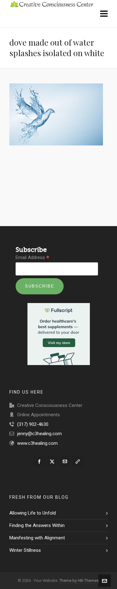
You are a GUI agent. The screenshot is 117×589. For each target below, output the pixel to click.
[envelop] (65, 461)
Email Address (32, 257)
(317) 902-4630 (32, 424)
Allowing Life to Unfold (32, 513)
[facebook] (39, 461)
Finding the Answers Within (37, 525)
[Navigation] (104, 14)
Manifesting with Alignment (37, 538)
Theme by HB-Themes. (79, 580)
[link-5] (77, 461)
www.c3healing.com (37, 443)
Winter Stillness (25, 550)
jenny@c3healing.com (39, 433)
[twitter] (52, 461)
